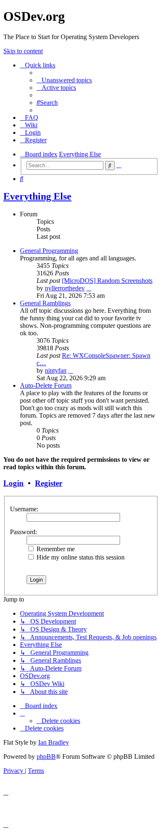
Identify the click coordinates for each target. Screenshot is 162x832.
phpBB (46, 756)
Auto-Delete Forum (45, 385)
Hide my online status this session (80, 557)
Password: (23, 531)
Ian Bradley (53, 742)
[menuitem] (64, 80)
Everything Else (37, 196)
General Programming (49, 250)
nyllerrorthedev (65, 288)
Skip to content (23, 50)
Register (48, 483)
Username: (24, 509)
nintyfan (55, 370)
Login (13, 483)
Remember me (55, 548)
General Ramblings (45, 303)
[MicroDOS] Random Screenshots (107, 280)
